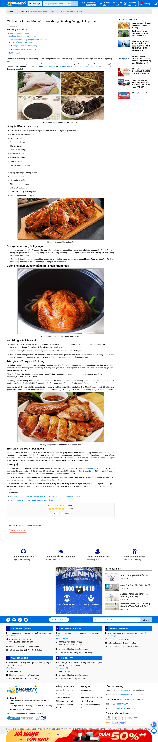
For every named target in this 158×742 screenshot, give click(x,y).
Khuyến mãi (119, 3)
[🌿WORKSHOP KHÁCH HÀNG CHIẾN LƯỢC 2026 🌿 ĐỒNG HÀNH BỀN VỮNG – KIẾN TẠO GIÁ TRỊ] (124, 43)
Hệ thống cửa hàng (106, 3)
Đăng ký (146, 620)
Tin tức (83, 694)
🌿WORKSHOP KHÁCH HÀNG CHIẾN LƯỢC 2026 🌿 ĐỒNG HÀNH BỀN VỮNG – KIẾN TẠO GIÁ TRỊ (141, 45)
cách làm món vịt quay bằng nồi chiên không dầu (78, 66)
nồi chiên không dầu (97, 468)
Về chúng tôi (86, 690)
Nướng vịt (16, 53)
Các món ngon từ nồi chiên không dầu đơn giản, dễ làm (31, 500)
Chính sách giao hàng (64, 704)
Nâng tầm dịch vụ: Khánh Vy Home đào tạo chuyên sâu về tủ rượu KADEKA (141, 83)
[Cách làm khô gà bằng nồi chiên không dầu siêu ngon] (124, 25)
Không (66, 513)
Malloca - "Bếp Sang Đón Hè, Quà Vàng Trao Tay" (134, 595)
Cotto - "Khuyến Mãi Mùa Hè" (134, 575)
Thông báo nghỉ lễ (140, 93)
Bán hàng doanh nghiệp (90, 704)
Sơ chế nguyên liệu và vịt (22, 42)
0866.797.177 (122, 704)
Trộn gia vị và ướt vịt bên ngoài (24, 49)
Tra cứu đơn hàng (63, 697)
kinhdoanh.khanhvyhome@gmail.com (30, 713)
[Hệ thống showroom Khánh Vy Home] (16, 3)
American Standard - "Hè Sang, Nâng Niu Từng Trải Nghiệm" (135, 605)
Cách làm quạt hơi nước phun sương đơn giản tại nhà (140, 33)
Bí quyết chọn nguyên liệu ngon (24, 36)
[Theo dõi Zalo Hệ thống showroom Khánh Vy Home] (14, 619)
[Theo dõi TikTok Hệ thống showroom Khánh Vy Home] (20, 619)
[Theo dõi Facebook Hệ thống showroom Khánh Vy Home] (8, 619)
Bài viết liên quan (127, 19)
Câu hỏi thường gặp (64, 694)
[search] (74, 3)
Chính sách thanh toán (65, 701)
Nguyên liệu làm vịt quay (19, 33)
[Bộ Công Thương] (13, 718)
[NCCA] (40, 718)
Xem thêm (60, 708)
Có (54, 513)
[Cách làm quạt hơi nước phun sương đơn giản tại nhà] (124, 33)
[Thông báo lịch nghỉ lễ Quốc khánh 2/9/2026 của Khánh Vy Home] (124, 72)
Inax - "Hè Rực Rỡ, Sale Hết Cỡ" (136, 585)
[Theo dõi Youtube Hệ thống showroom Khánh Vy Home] (26, 619)
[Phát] (79, 591)
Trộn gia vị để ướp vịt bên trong (24, 46)
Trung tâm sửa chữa (132, 3)
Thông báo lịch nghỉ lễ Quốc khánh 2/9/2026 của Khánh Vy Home (141, 71)
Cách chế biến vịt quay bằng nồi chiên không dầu (29, 39)
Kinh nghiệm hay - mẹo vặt (91, 697)
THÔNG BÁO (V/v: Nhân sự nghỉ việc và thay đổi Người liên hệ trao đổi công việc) (141, 59)
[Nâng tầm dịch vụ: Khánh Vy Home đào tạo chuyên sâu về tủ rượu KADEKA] (124, 82)
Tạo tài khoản (59, 620)
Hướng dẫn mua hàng (64, 690)
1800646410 (91, 5)
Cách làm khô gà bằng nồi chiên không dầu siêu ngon (141, 25)
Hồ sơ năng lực (87, 701)
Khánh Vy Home (48, 66)
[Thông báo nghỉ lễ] (124, 95)
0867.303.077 (121, 708)
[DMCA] (27, 718)
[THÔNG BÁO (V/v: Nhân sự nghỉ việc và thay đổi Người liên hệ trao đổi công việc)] (124, 58)
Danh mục (36, 4)
